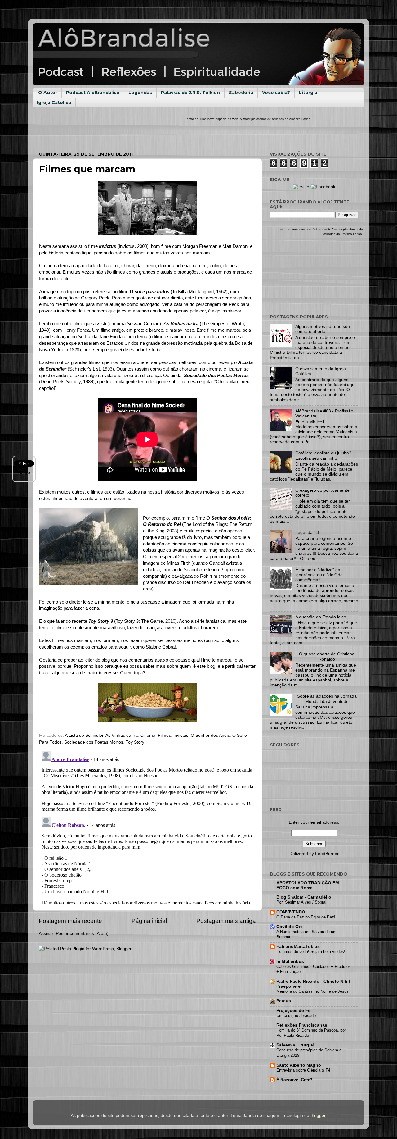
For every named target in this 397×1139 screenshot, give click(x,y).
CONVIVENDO (290, 912)
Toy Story (135, 742)
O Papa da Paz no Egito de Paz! (305, 917)
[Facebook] (323, 187)
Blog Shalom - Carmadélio (303, 897)
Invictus (180, 735)
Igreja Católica (54, 102)
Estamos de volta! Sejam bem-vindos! (310, 951)
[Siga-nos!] (302, 187)
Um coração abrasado (296, 1015)
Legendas (140, 92)
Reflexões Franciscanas (301, 1025)
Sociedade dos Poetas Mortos (93, 742)
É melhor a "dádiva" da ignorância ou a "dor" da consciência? (319, 574)
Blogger (317, 1115)
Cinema (147, 735)
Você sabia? (276, 92)
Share (24, 472)
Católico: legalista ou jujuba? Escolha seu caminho (323, 455)
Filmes (164, 735)
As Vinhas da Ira (121, 735)
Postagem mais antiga (226, 921)
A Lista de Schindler (84, 735)
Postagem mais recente (70, 921)
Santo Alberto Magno (298, 1065)
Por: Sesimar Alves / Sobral (301, 902)
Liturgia (308, 92)
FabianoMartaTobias (298, 946)
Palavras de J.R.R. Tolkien (190, 92)
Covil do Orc (289, 926)
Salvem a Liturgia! (295, 1045)
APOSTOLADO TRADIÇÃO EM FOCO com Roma (307, 885)
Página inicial (149, 921)
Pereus (283, 1001)
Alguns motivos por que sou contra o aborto (322, 329)
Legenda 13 (307, 532)
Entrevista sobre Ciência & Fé (303, 1070)
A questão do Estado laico (320, 617)
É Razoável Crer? (294, 1079)
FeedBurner (327, 853)
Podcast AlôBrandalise (92, 92)
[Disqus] (147, 826)
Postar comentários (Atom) (82, 933)
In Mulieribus (290, 961)
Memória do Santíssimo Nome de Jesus (312, 991)
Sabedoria (241, 92)
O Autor (47, 92)
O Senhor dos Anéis (210, 735)
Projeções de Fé (293, 1010)
